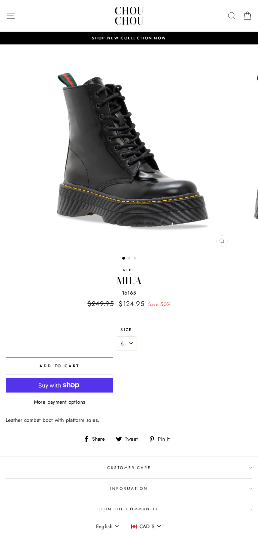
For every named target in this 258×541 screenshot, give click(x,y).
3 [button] (135, 259)
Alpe (129, 270)
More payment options (59, 402)
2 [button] (130, 259)
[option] (129, 38)
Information (129, 488)
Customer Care (129, 467)
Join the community (129, 509)
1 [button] (124, 258)
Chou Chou (129, 16)
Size (126, 329)
